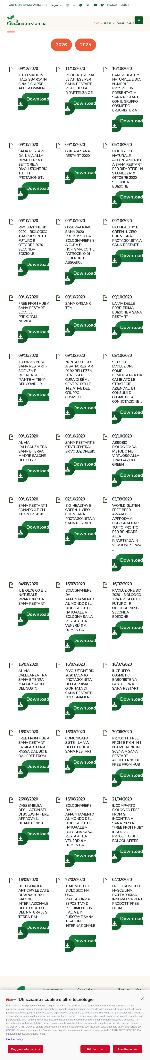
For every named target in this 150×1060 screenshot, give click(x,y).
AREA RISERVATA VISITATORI (28, 5)
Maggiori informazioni (25, 1049)
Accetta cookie (128, 1049)
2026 (61, 45)
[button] (142, 998)
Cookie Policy (14, 1039)
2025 (85, 45)
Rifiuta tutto (95, 1049)
